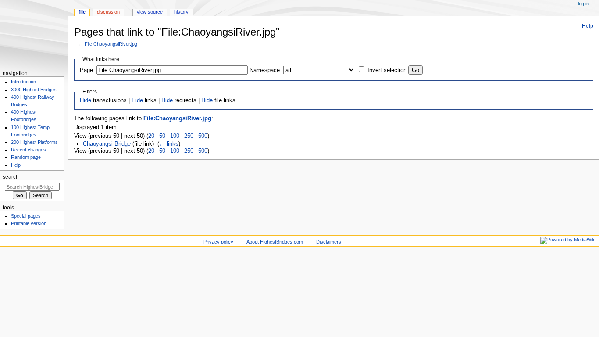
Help (587, 26)
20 (151, 136)
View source (150, 11)
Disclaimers (328, 241)
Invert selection (386, 70)
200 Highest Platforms (34, 142)
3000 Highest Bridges (34, 89)
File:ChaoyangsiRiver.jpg (111, 44)
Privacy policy (218, 241)
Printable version (28, 223)
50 (162, 136)
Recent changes (28, 149)
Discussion (108, 11)
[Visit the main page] (34, 34)
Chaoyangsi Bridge (107, 144)
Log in (583, 3)
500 (202, 136)
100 (174, 136)
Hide (85, 100)
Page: (87, 70)
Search (11, 176)
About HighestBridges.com (274, 241)
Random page (26, 157)
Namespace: (266, 70)
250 (188, 136)
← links (168, 144)
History (181, 11)
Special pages (26, 216)
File (82, 11)
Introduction (23, 81)
